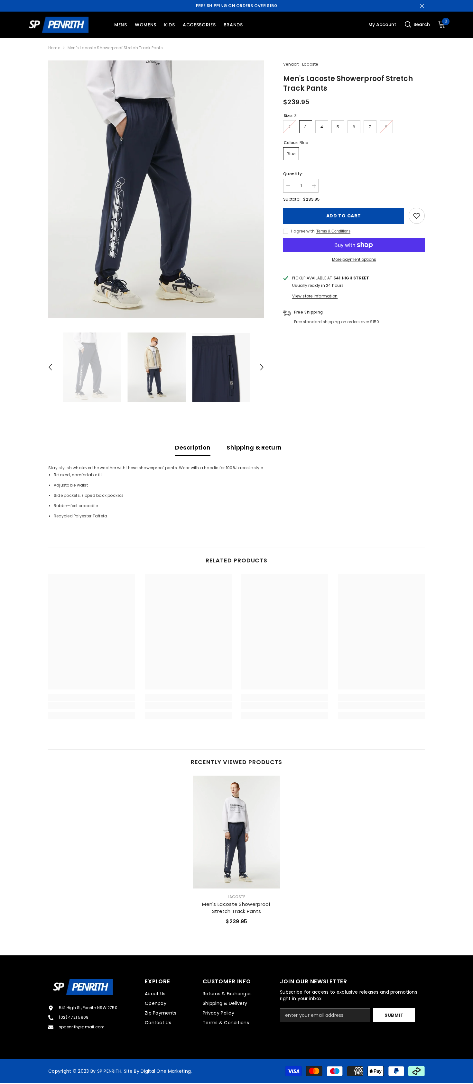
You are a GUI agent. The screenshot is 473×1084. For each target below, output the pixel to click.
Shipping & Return (254, 447)
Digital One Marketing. (166, 1071)
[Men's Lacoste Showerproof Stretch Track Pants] (236, 832)
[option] (156, 189)
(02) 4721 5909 (73, 1017)
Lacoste (310, 64)
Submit (394, 1015)
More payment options (354, 259)
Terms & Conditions (333, 231)
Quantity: (293, 174)
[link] (91, 705)
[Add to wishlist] (417, 216)
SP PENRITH (109, 1071)
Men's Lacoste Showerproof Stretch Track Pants (236, 908)
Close (422, 6)
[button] (50, 367)
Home (54, 47)
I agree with (303, 231)
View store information (315, 296)
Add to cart (343, 216)
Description (192, 447)
